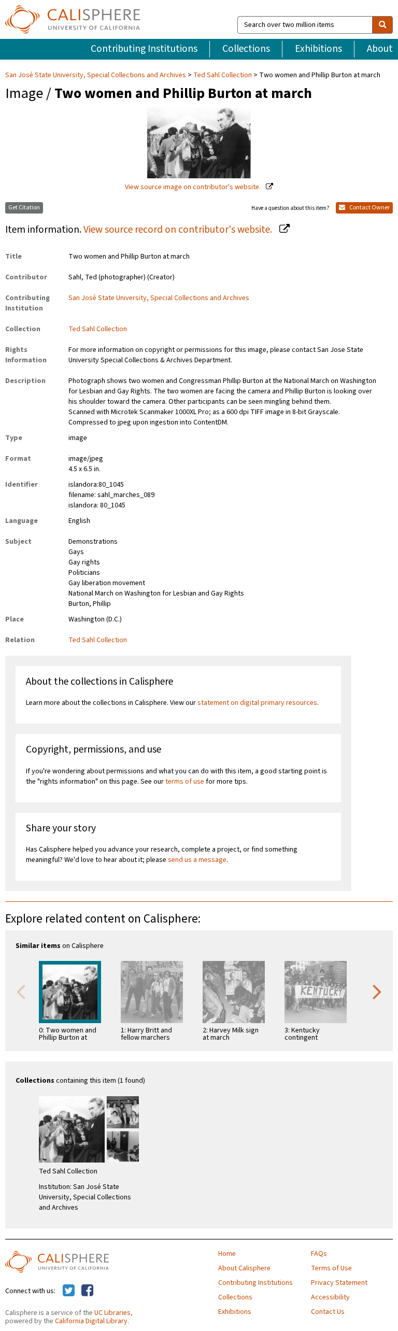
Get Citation (24, 207)
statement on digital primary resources (257, 703)
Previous (21, 991)
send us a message (197, 860)
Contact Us (328, 1311)
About (380, 48)
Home (227, 1253)
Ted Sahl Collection (222, 75)
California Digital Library (91, 1321)
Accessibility (330, 1297)
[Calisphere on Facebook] (87, 1291)
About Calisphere (244, 1268)
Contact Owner (369, 207)
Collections (246, 48)
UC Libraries (112, 1313)
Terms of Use (331, 1268)
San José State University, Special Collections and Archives (96, 75)
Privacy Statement (339, 1282)
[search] (382, 25)
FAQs (319, 1253)
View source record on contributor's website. (178, 229)
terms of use (184, 781)
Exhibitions (318, 48)
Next (377, 991)
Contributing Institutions (144, 48)
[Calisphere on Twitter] (69, 1291)
